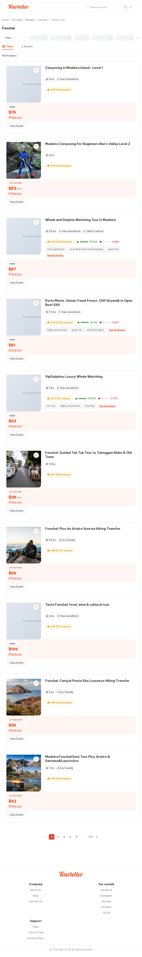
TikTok (106, 912)
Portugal (17, 19)
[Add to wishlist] (36, 70)
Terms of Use (35, 932)
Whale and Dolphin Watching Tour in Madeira (80, 220)
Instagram (106, 895)
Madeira (30, 19)
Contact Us (35, 901)
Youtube (106, 901)
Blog (35, 895)
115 (90, 837)
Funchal (42, 19)
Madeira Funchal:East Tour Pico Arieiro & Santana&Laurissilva (77, 759)
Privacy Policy (36, 938)
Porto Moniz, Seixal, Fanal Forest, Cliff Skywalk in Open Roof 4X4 (88, 303)
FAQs (36, 926)
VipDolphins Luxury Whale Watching (74, 377)
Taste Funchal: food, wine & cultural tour (77, 605)
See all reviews (55, 255)
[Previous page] (45, 837)
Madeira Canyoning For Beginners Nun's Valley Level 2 (87, 144)
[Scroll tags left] (26, 38)
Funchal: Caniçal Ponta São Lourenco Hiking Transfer (87, 681)
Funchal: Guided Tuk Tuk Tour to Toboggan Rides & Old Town (88, 455)
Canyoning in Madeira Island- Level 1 (74, 68)
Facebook (106, 890)
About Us (35, 890)
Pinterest (106, 907)
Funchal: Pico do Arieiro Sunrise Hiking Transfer (82, 529)
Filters (8, 38)
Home (5, 19)
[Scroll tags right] (137, 38)
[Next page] (96, 837)
